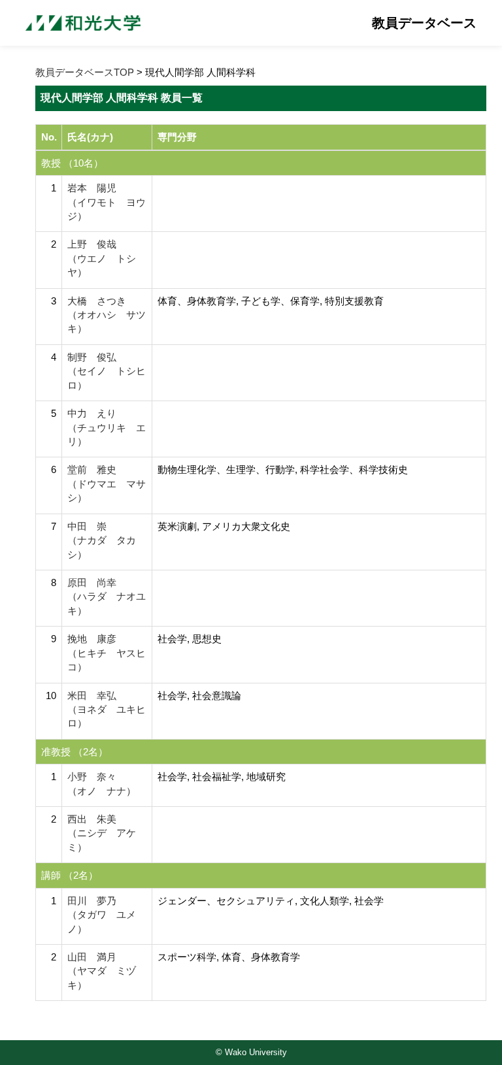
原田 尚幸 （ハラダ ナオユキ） (106, 596)
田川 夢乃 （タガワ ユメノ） (101, 914)
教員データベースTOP (84, 72)
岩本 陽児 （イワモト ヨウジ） (106, 201)
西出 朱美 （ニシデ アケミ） (101, 833)
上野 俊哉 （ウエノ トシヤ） (101, 258)
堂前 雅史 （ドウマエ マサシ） (106, 483)
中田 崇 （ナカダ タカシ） (101, 540)
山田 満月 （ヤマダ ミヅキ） (101, 971)
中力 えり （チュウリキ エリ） (106, 427)
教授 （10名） (72, 163)
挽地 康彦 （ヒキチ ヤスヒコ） (106, 652)
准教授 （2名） (74, 751)
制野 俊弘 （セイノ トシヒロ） (106, 371)
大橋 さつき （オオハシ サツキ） (106, 315)
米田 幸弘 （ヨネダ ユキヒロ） (106, 709)
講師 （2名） (69, 875)
